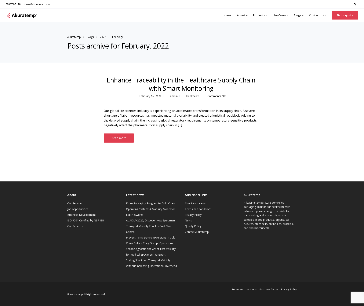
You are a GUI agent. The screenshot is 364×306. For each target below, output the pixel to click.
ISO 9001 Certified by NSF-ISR (85, 220)
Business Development (81, 215)
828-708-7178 (13, 4)
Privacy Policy (193, 215)
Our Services (75, 203)
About (241, 15)
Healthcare (192, 96)
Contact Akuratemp (197, 232)
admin (174, 96)
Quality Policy (193, 226)
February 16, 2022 (150, 96)
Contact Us (316, 15)
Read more (119, 138)
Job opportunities (77, 209)
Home (227, 15)
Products (259, 15)
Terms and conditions (198, 209)
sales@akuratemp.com (37, 4)
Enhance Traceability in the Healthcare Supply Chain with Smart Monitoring (181, 84)
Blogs (297, 15)
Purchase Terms (269, 289)
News (188, 220)
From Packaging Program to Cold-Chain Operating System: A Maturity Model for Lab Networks (150, 209)
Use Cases (279, 15)
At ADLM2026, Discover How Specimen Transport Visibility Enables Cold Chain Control (150, 226)
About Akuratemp (195, 203)
